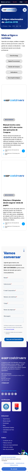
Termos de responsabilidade (10, 445)
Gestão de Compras (14, 66)
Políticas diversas (7, 442)
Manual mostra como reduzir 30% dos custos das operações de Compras (12, 128)
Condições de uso (7, 440)
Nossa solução (6, 421)
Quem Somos (6, 418)
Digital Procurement (14, 61)
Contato (5, 432)
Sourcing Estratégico (14, 77)
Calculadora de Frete (8, 429)
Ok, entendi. (14, 469)
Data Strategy (14, 55)
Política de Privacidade (9, 463)
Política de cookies (8, 447)
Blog (4, 425)
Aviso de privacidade (8, 449)
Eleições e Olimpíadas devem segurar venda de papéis (13, 202)
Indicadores (14, 72)
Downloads (6, 423)
